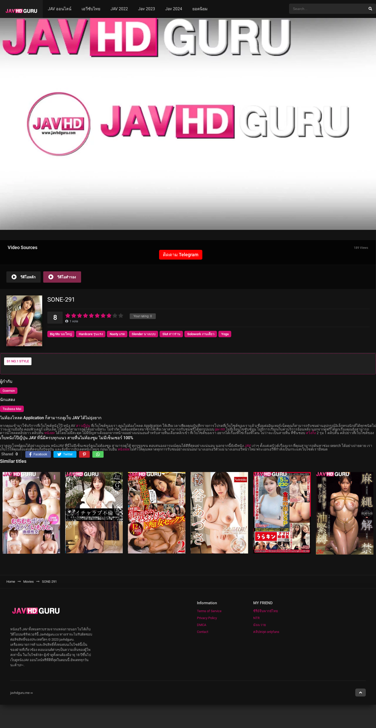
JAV (248, 446)
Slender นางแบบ (144, 334)
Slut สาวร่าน (171, 334)
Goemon (9, 391)
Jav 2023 (146, 8)
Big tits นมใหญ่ (61, 334)
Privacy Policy (207, 618)
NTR (256, 618)
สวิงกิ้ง (311, 433)
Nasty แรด (117, 334)
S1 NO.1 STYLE (18, 361)
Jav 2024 (173, 8)
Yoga (225, 334)
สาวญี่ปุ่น (83, 426)
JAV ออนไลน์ (59, 8)
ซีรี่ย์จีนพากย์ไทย (265, 611)
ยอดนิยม (200, 8)
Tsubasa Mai (12, 409)
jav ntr (220, 429)
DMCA (201, 625)
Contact (202, 632)
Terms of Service (209, 611)
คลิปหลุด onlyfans (266, 632)
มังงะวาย (259, 625)
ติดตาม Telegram (180, 254)
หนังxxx (124, 449)
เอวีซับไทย (91, 8)
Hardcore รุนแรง (91, 334)
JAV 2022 (119, 8)
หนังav (49, 433)
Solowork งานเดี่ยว (200, 334)
